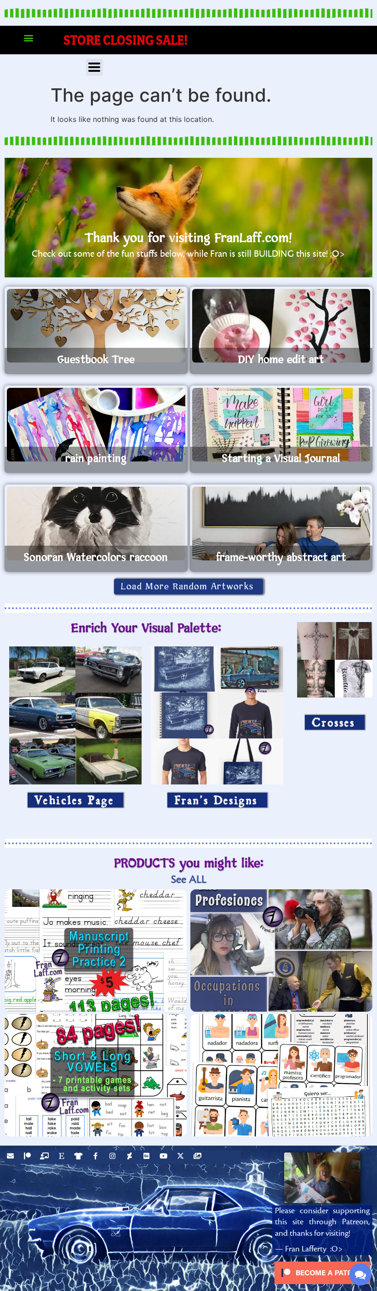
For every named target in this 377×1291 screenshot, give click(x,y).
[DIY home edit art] (281, 326)
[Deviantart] (130, 1157)
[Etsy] (62, 1157)
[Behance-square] (147, 1157)
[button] (28, 38)
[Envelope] (11, 1157)
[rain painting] (96, 425)
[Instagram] (113, 1157)
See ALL (188, 879)
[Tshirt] (79, 1157)
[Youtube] (164, 1157)
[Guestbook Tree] (96, 326)
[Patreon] (28, 1157)
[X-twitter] (181, 1157)
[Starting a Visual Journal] (281, 425)
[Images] (199, 1157)
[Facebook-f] (96, 1157)
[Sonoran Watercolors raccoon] (96, 523)
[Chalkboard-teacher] (45, 1157)
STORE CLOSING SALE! (125, 40)
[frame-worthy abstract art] (281, 523)
